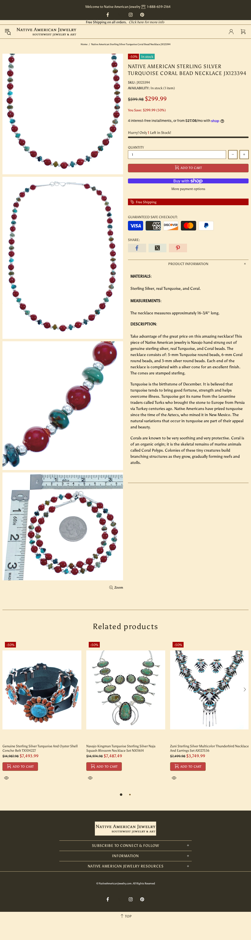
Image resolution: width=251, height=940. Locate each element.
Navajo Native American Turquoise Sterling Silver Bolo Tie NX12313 (124, 748)
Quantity (136, 147)
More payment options (188, 189)
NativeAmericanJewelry (46, 31)
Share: (134, 240)
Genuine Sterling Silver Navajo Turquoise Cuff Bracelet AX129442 (38, 748)
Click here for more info (146, 22)
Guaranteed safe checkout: (153, 217)
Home (84, 44)
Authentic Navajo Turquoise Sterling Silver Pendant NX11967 (210, 748)
